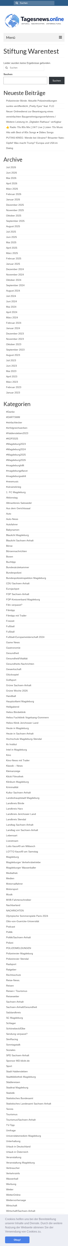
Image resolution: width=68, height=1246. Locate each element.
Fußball (10, 626)
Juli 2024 (11, 296)
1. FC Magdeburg (16, 492)
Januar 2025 (13, 263)
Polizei (9, 942)
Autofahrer (12, 524)
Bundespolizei (13, 572)
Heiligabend (12, 706)
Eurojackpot (12, 588)
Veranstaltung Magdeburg (20, 1162)
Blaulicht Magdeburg (17, 535)
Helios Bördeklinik (16, 712)
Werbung (11, 1184)
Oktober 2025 (13, 215)
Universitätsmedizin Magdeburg (23, 1135)
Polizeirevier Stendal (17, 958)
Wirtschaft (11, 1205)
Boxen (9, 556)
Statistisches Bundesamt (19, 1098)
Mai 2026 (11, 178)
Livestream (12, 840)
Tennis (9, 1109)
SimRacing (12, 1039)
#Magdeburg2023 (16, 444)
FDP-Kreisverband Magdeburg (23, 599)
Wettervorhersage (16, 1200)
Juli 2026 (11, 167)
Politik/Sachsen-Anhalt (18, 937)
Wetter (9, 1189)
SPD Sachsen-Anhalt (17, 1055)
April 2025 (11, 247)
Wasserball (12, 1178)
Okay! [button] (17, 1239)
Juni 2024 (11, 301)
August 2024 (13, 290)
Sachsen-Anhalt (15, 1001)
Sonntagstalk (13, 1044)
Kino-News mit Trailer (18, 760)
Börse (9, 545)
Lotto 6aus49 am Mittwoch (20, 846)
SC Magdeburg (14, 1017)
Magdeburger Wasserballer (21, 867)
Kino (8, 755)
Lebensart (11, 835)
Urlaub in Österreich (17, 1151)
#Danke (10, 411)
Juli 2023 (11, 360)
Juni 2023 (11, 365)
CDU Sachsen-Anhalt (17, 583)
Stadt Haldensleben (17, 1071)
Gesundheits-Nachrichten (20, 663)
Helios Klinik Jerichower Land (22, 722)
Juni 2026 (11, 172)
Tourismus (11, 1114)
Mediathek (12, 873)
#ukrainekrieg (13, 486)
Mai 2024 (11, 306)
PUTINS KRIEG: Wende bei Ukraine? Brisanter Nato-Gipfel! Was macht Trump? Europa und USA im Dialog (35, 142)
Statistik (10, 1093)
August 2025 (13, 226)
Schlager (11, 1023)
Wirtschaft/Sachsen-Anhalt (20, 1210)
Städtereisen (13, 1082)
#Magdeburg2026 (16, 460)
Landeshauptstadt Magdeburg (22, 798)
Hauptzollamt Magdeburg (20, 701)
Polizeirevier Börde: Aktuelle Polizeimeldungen (31, 100)
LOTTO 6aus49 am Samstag (22, 851)
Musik (9, 894)
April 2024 (11, 312)
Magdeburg (12, 857)
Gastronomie (13, 647)
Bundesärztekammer (17, 567)
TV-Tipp (10, 1125)
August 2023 (13, 355)
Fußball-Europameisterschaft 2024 (25, 637)
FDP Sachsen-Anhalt (17, 594)
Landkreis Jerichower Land (21, 814)
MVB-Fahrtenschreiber (18, 899)
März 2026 (12, 188)
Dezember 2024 (15, 269)
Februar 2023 (13, 387)
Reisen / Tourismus (16, 991)
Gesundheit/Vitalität (17, 658)
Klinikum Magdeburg (17, 781)
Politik (9, 932)
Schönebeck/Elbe (15, 1028)
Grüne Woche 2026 (17, 690)
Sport (9, 1066)
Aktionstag (12, 497)
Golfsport (11, 680)
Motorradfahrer (14, 883)
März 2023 (12, 381)
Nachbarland (13, 905)
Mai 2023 (11, 371)
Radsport (11, 964)
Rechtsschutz (13, 975)
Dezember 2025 (15, 204)
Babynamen (12, 529)
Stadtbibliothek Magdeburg (21, 1076)
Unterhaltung (13, 1141)
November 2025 (15, 210)
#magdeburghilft (15, 465)
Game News (13, 642)
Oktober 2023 (13, 344)
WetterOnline (13, 1194)
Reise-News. (13, 980)
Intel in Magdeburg (16, 749)
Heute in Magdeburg (17, 728)
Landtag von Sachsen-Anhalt (22, 830)
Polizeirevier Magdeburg (19, 953)
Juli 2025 (11, 231)
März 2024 (12, 317)
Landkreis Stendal (16, 819)
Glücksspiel (12, 674)
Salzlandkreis (13, 1012)
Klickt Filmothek (14, 776)
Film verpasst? (14, 604)
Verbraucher (13, 1168)
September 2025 (15, 221)
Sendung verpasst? (17, 1034)
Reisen (10, 985)
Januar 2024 (13, 328)
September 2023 (15, 349)
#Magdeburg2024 (16, 449)
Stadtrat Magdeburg (17, 1087)
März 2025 (12, 253)
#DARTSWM (13, 417)
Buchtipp (11, 562)
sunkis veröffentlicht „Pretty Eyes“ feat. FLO (30, 106)
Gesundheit (12, 653)
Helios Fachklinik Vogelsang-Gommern (27, 717)
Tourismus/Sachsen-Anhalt (21, 1119)
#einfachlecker (14, 422)
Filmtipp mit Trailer (16, 615)
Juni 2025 (11, 237)
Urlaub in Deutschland (18, 1146)
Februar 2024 (13, 322)
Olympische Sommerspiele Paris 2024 (27, 916)
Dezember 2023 (15, 333)
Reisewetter (12, 996)
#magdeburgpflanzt (17, 470)
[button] (42, 1231)
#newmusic (12, 481)
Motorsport (12, 889)
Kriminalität (12, 787)
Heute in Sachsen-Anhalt (19, 733)
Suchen (8, 74)
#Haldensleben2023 (17, 433)
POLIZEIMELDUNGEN (18, 948)
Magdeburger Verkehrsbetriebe (23, 862)
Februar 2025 (13, 258)
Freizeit (10, 621)
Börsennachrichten (16, 551)
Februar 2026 (13, 194)
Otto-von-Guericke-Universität (22, 921)
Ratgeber (11, 969)
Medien (10, 878)
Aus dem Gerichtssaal (18, 508)
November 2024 (15, 274)
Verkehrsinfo (13, 1173)
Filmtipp (10, 610)
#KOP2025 (12, 438)
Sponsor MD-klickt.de (18, 1060)
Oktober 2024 (13, 280)
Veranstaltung (13, 1157)
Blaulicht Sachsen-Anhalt (19, 540)
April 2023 (11, 376)
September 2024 (15, 285)
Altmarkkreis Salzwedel (19, 503)
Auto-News (12, 519)
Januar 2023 (13, 392)
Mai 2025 (11, 242)
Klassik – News (14, 765)
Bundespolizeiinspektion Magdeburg (26, 578)
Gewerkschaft (13, 669)
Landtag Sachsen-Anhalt (19, 824)
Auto (8, 513)
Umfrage (11, 1130)
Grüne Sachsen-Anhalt (18, 685)
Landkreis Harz (14, 808)
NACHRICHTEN (15, 910)
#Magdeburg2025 (16, 454)
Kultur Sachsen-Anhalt (18, 792)
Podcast (10, 926)
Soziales (10, 1050)
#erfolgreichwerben (16, 427)
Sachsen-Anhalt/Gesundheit (21, 1007)
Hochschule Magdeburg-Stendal (24, 739)
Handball (11, 696)
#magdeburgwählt (16, 476)
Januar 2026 (13, 199)
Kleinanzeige (13, 771)
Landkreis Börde (15, 803)
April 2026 (11, 183)
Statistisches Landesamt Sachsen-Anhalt (28, 1103)
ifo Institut (11, 744)
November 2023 (15, 339)
